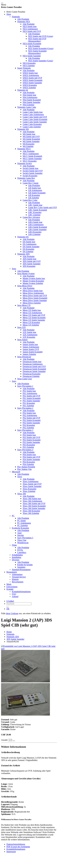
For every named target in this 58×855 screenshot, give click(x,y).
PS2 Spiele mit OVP (31, 418)
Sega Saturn (22, 339)
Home (9, 632)
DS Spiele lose (29, 242)
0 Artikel (10, 601)
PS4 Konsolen (29, 462)
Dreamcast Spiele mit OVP (34, 366)
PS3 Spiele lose (29, 435)
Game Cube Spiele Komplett (35, 119)
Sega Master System (26, 273)
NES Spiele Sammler (32, 56)
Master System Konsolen (33, 281)
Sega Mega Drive (24, 286)
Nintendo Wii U (24, 149)
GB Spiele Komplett (36, 193)
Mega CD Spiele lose (32, 310)
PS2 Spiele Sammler (31, 423)
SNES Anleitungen (31, 75)
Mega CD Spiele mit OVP (34, 315)
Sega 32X (21, 327)
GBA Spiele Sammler (37, 229)
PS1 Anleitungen (30, 393)
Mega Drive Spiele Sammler (35, 300)
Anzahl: (4, 740)
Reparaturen (11, 572)
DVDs (20, 550)
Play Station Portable (26, 467)
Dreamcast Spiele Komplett (34, 369)
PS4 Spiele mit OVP (31, 457)
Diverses (15, 560)
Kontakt (9, 589)
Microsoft (16, 472)
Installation (16, 557)
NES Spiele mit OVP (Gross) (40, 36)
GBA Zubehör (34, 234)
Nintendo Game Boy (26, 178)
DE (7, 609)
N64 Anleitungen (30, 97)
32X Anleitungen (30, 335)
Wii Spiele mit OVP (31, 136)
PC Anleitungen (24, 523)
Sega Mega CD (23, 305)
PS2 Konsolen (29, 425)
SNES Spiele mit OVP (32, 78)
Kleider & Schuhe (25, 564)
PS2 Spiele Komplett (31, 420)
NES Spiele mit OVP (32, 31)
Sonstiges (21, 567)
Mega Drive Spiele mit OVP (35, 295)
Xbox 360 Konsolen (31, 511)
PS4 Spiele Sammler (31, 459)
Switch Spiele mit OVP (33, 171)
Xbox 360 (21, 494)
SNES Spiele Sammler (32, 83)
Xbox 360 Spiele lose (32, 498)
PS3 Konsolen (29, 445)
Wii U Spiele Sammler (32, 158)
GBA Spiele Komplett (37, 227)
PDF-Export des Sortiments (18, 846)
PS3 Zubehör (28, 447)
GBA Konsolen (34, 232)
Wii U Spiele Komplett (32, 156)
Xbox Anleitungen (30, 481)
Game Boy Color (30, 200)
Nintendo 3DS (23, 254)
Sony (14, 381)
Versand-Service (19, 577)
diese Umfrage (12, 613)
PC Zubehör (22, 525)
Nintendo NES (23, 21)
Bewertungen (17, 582)
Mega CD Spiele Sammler (34, 320)
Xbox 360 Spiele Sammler (34, 508)
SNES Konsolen (30, 85)
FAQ (14, 594)
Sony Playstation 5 (25, 538)
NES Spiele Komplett (32, 43)
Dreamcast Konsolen (31, 374)
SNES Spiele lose (30, 73)
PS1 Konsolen (29, 403)
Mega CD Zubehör (31, 325)
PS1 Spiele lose (29, 391)
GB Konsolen (34, 195)
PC (13, 516)
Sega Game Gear (24, 379)
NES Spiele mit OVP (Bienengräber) (37, 40)
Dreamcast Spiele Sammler (34, 371)
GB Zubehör (33, 198)
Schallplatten (17, 555)
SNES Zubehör (29, 87)
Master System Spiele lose (34, 278)
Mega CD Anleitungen (32, 313)
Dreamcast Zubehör (31, 376)
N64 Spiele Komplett (32, 100)
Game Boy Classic (31, 183)
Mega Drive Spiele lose (33, 290)
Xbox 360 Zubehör (31, 513)
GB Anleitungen (35, 190)
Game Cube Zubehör (32, 127)
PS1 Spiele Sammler (31, 401)
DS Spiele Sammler (31, 246)
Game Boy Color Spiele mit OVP (42, 207)
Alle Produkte (23, 19)
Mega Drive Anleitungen (33, 293)
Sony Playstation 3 (25, 430)
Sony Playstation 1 (25, 386)
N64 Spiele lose (29, 95)
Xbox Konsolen (29, 489)
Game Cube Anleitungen (33, 114)
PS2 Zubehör (28, 427)
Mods (8, 584)
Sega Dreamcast (24, 357)
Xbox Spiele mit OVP (32, 484)
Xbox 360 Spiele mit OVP (34, 503)
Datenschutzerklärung (15, 844)
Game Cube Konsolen (32, 124)
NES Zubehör (29, 65)
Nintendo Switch (24, 163)
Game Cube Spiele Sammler (35, 122)
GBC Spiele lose (35, 205)
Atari (19, 533)
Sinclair (20, 535)
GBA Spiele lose (35, 222)
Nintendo (16, 16)
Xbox (19, 476)
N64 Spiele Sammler (31, 102)
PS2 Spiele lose (29, 413)
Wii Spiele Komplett (31, 139)
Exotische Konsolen (20, 528)
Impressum (11, 851)
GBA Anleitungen (36, 224)
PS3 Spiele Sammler (31, 442)
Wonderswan (22, 542)
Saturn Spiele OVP (31, 349)
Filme (14, 545)
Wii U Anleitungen (31, 153)
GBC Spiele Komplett (37, 210)
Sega (14, 268)
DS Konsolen (28, 249)
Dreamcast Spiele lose (32, 361)
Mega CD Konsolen (31, 322)
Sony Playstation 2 (25, 408)
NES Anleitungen (30, 29)
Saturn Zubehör (29, 354)
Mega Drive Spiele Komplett (35, 298)
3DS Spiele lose (29, 259)
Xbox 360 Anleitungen (32, 501)
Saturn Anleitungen (31, 347)
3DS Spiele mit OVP (32, 261)
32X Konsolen (29, 337)
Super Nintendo (24, 68)
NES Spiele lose (30, 26)
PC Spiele (21, 520)
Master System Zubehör (33, 283)
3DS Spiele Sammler (31, 264)
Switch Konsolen (30, 176)
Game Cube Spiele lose (33, 112)
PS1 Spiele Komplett (31, 398)
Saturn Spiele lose (30, 344)
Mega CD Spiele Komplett (34, 317)
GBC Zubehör (34, 215)
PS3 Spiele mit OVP (31, 437)
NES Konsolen (29, 63)
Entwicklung (11, 586)
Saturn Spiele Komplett (32, 352)
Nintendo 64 (22, 90)
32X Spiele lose (29, 332)
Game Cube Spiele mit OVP (35, 117)
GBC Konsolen (34, 212)
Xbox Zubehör (29, 491)
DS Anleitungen (29, 244)
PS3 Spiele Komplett (31, 440)
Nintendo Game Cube (26, 107)
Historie (15, 579)
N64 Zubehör (28, 105)
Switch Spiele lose (30, 168)
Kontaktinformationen (21, 591)
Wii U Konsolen (30, 161)
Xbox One (21, 540)
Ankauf (15, 596)
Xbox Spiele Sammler (32, 486)
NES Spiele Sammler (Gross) (40, 61)
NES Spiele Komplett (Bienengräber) (37, 52)
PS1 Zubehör (28, 405)
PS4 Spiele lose (29, 454)
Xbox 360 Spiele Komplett (34, 506)
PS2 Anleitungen (30, 415)
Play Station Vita (24, 469)
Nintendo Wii (23, 129)
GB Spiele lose (34, 188)
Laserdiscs (21, 552)
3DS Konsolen (29, 266)
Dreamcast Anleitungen (33, 364)
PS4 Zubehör (28, 464)
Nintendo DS (23, 237)
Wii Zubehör (28, 146)
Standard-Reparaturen (21, 569)
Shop (8, 14)
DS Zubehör (28, 251)
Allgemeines (17, 574)
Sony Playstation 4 (25, 449)
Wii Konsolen (28, 144)
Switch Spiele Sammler (32, 173)
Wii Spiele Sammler (31, 141)
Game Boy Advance (31, 217)
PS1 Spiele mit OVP (31, 396)
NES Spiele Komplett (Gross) (40, 48)
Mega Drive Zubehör (32, 303)
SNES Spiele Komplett (32, 80)
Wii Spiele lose (29, 134)
